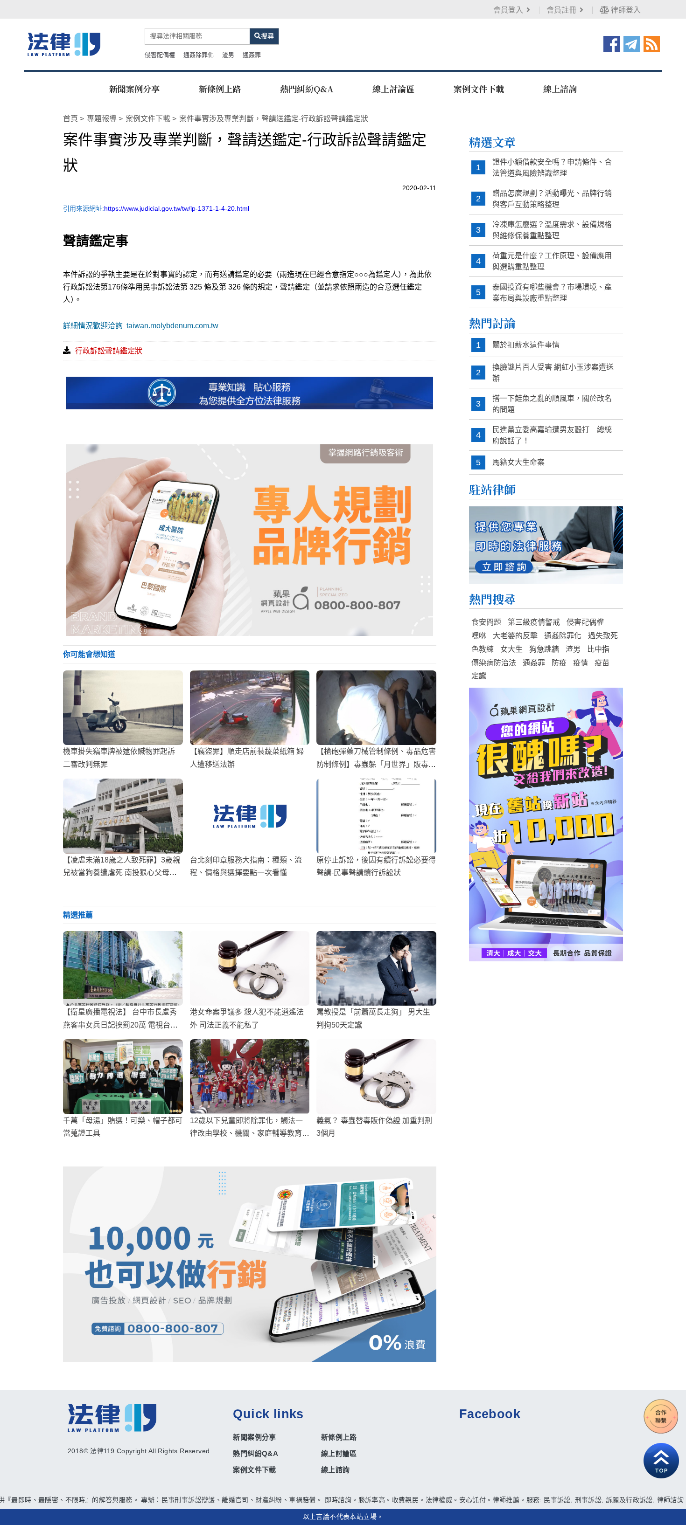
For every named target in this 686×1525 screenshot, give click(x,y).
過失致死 (603, 636)
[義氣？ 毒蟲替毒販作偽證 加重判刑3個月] (376, 1076)
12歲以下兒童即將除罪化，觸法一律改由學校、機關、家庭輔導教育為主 (249, 1133)
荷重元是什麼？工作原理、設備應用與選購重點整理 (552, 261)
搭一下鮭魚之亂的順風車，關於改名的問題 (552, 404)
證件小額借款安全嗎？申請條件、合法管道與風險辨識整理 (552, 167)
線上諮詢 (560, 89)
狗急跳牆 (544, 649)
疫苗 (602, 663)
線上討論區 (393, 89)
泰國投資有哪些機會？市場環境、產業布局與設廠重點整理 (552, 292)
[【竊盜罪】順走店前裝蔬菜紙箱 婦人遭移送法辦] (250, 707)
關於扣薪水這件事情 (526, 345)
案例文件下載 (479, 89)
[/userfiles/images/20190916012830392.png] (64, 44)
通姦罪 (252, 54)
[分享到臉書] (611, 43)
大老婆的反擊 (515, 636)
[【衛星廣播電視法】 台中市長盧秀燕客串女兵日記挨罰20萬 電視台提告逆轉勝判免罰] (123, 968)
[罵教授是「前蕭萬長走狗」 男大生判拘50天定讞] (376, 968)
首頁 (70, 119)
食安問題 (486, 622)
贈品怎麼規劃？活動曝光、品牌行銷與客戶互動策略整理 (552, 198)
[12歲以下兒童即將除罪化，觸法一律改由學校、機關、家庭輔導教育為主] (250, 1076)
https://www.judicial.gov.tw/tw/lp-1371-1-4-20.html (176, 208)
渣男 (228, 54)
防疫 (559, 663)
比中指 (598, 649)
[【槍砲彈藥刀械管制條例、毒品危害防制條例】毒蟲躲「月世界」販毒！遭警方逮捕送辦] (376, 707)
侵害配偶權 (160, 54)
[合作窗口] (661, 1416)
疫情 (580, 663)
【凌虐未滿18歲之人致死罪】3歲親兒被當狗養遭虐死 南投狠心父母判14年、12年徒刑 (122, 872)
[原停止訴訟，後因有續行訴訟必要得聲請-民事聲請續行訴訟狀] (376, 816)
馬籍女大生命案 (518, 462)
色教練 (482, 649)
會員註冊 (561, 10)
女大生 (511, 649)
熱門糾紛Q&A (306, 89)
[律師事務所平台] (249, 540)
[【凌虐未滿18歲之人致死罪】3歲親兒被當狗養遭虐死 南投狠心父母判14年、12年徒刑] (123, 816)
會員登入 (508, 10)
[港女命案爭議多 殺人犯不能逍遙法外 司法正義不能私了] (250, 968)
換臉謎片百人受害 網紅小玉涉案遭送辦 (553, 372)
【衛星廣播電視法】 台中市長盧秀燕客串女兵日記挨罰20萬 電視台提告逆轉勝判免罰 (120, 1024)
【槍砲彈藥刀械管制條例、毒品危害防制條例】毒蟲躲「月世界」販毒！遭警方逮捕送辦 (376, 763)
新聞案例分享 (134, 89)
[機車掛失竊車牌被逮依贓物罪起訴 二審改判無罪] (123, 707)
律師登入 (625, 10)
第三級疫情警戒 (534, 622)
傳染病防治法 (493, 663)
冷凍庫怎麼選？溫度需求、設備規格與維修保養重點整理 (552, 230)
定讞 (478, 676)
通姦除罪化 (198, 54)
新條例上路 (220, 89)
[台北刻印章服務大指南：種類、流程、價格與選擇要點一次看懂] (250, 816)
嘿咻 (478, 636)
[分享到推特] (631, 43)
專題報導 (102, 119)
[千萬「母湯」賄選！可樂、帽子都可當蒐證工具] (123, 1076)
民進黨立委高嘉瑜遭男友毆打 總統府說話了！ (552, 435)
